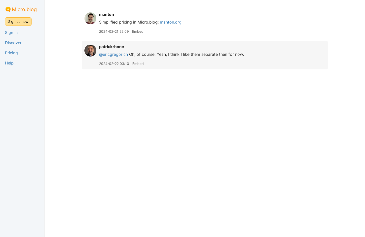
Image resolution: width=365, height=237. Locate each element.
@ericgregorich (113, 54)
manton (106, 14)
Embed (138, 31)
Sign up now (18, 21)
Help (9, 62)
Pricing (11, 52)
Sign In (11, 32)
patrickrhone (111, 46)
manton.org (171, 22)
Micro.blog (24, 9)
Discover (13, 42)
